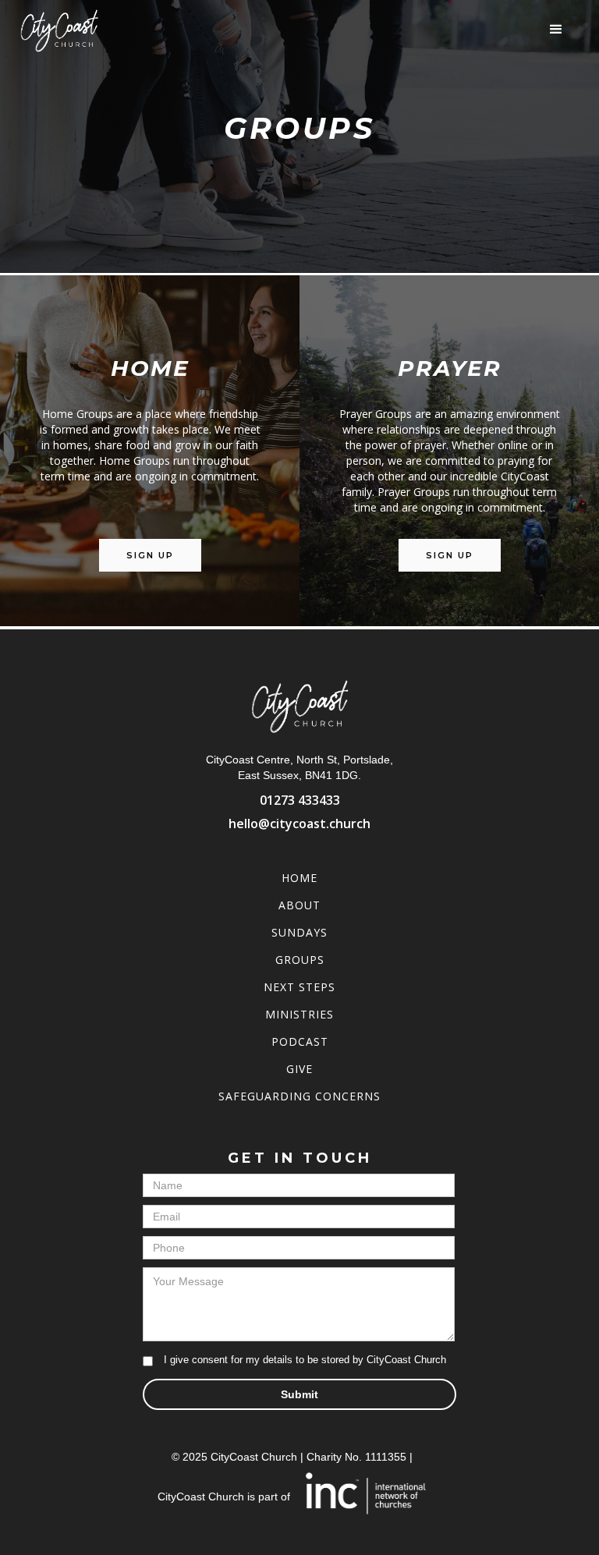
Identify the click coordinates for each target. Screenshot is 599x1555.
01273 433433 (300, 800)
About (299, 905)
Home (299, 877)
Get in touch (300, 1158)
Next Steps (299, 986)
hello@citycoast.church (299, 823)
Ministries (299, 1014)
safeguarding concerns (299, 1096)
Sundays (299, 932)
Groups (299, 959)
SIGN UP (150, 555)
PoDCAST (299, 1041)
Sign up (449, 555)
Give (299, 1068)
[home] (59, 30)
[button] (556, 29)
